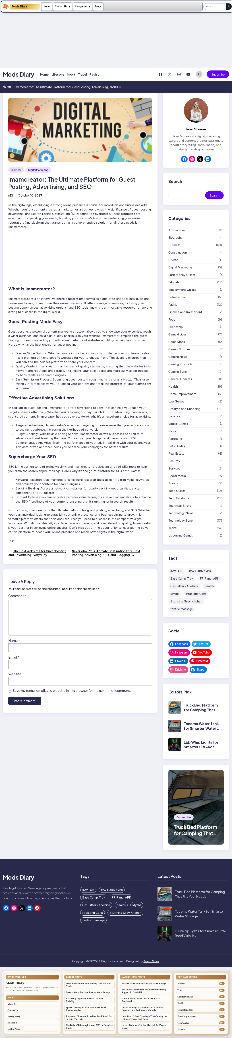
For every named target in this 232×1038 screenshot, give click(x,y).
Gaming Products (180, 364)
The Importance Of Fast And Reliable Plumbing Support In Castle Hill (144, 991)
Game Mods (176, 342)
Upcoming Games (180, 535)
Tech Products (178, 498)
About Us (11, 1004)
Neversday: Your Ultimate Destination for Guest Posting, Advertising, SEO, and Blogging (106, 553)
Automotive (176, 230)
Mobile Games (178, 424)
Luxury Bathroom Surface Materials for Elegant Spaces (144, 1026)
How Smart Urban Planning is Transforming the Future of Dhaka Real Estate (144, 1018)
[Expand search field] (199, 74)
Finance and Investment (185, 312)
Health (173, 386)
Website (14, 674)
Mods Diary (19, 6)
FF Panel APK (209, 578)
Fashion (173, 304)
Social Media (177, 476)
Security (174, 461)
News (172, 431)
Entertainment (178, 297)
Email (13, 657)
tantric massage (181, 609)
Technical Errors (179, 505)
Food (171, 319)
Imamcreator (17, 227)
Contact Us (61, 6)
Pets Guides (176, 446)
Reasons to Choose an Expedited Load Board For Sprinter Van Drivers (89, 1018)
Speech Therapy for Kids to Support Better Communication (86, 1009)
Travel (172, 528)
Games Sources (179, 349)
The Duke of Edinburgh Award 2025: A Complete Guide (89, 1026)
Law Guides (176, 401)
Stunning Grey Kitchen (186, 601)
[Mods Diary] (5, 6)
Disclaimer (12, 1022)
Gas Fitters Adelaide (184, 586)
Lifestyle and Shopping (184, 409)
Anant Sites (151, 961)
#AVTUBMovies (200, 571)
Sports (173, 483)
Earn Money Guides (182, 275)
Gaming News (177, 357)
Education (175, 282)
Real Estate (176, 453)
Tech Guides (176, 491)
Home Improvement (182, 394)
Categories (81, 6)
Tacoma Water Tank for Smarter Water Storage (201, 728)
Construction (177, 252)
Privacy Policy (13, 1016)
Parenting (175, 438)
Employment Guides (182, 290)
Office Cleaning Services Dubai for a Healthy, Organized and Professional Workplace (142, 1009)
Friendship (175, 327)
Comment (17, 596)
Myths (174, 594)
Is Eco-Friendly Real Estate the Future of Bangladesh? (141, 1000)
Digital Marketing (38, 169)
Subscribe (218, 74)
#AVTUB (176, 571)
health (209, 586)
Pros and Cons (196, 594)
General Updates (180, 379)
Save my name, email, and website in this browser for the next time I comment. (72, 690)
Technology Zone (180, 520)
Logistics (174, 416)
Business (16, 169)
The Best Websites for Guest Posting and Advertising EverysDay (37, 553)
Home (47, 6)
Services (174, 468)
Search (214, 195)
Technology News (180, 513)
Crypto (173, 260)
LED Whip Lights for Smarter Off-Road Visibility (201, 747)
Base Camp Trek (181, 578)
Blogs (98, 6)
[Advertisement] (117, 39)
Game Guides (177, 334)
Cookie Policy (13, 1028)
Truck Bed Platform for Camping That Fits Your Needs (201, 710)
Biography (175, 237)
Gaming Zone (177, 371)
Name (14, 640)
